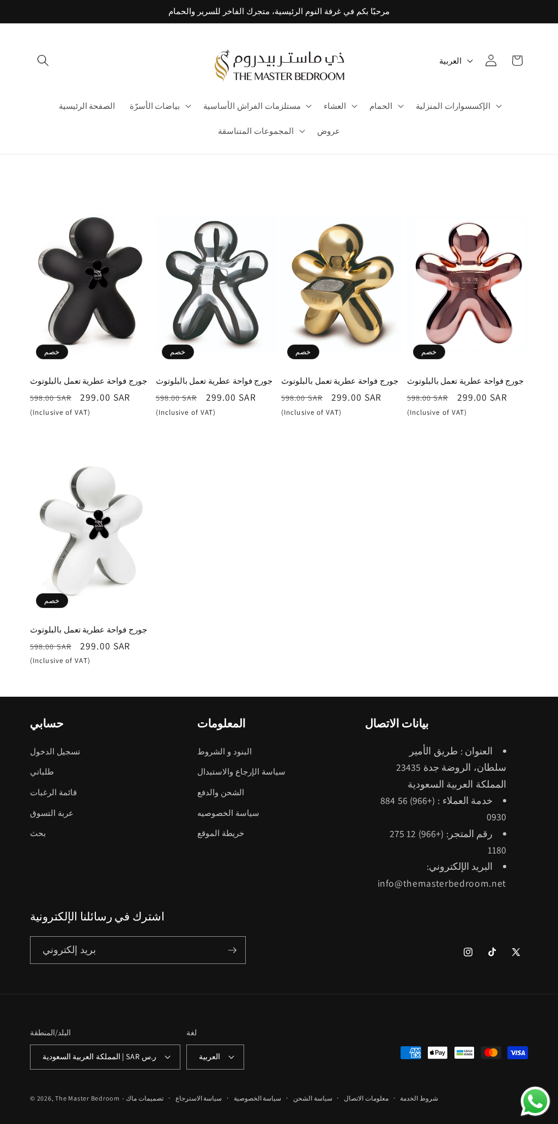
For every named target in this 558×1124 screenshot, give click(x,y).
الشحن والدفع (220, 792)
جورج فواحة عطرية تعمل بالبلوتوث (88, 381)
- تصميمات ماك (142, 1098)
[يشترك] (232, 950)
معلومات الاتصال (366, 1098)
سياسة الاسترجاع (198, 1098)
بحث (38, 832)
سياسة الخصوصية (258, 1098)
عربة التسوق (52, 812)
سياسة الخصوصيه (228, 812)
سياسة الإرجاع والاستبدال (241, 771)
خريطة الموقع (220, 832)
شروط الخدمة (419, 1098)
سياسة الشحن (312, 1098)
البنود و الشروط (224, 751)
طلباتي (42, 771)
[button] (43, 60)
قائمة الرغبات (53, 792)
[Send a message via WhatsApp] (535, 1101)
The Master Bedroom (87, 1098)
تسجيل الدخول (55, 751)
